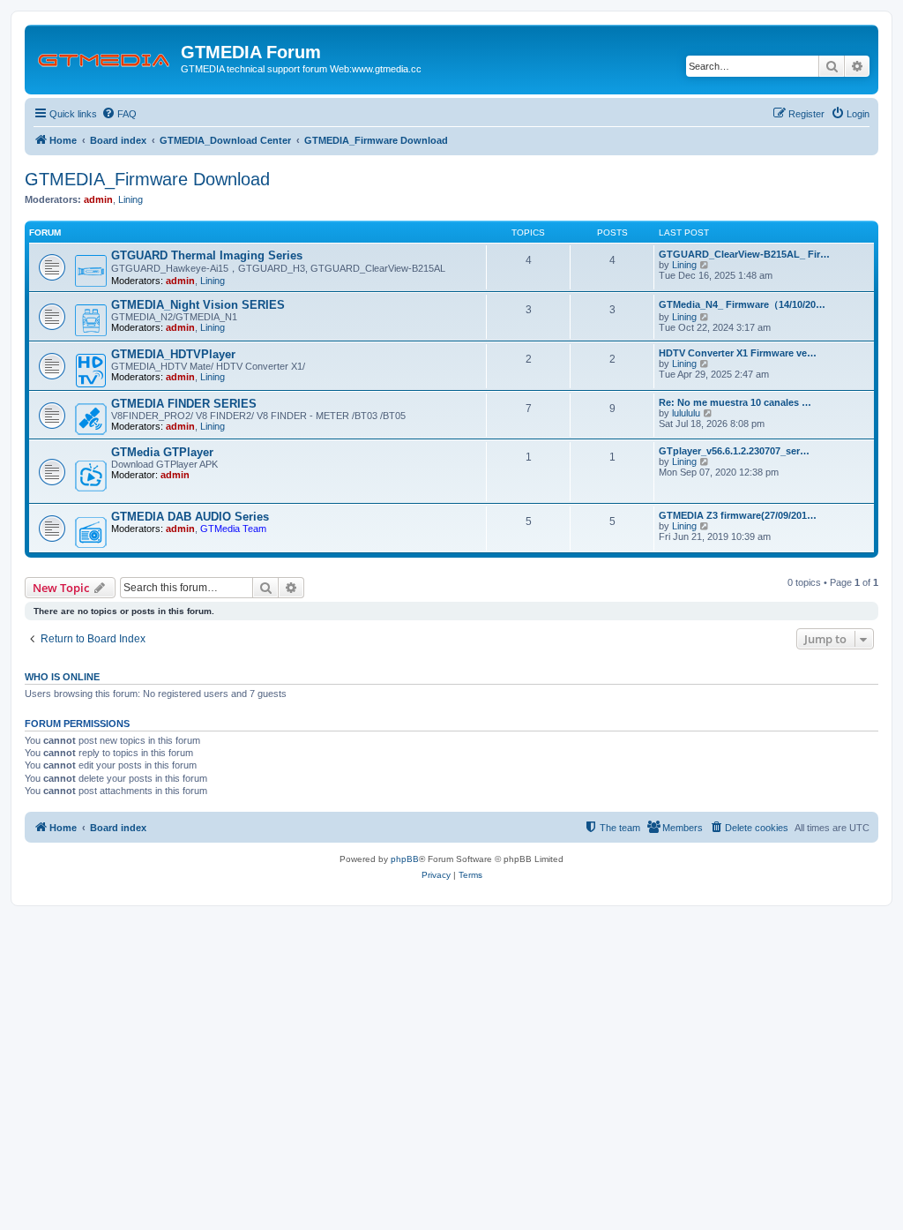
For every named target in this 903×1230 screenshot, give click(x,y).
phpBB (405, 859)
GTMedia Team (233, 528)
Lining (130, 199)
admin (98, 199)
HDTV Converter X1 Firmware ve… (738, 353)
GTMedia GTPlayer (162, 452)
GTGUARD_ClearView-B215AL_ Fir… (744, 254)
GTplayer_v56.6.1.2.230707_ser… (734, 451)
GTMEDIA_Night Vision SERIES (198, 304)
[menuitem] (119, 113)
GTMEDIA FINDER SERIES (184, 403)
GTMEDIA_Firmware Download (147, 179)
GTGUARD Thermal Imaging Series (206, 255)
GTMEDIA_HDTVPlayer (173, 354)
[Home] (105, 57)
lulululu (686, 413)
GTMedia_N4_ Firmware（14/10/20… (742, 304)
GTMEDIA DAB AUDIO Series (190, 516)
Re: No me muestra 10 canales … (735, 402)
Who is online (62, 676)
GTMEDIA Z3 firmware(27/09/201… (738, 515)
